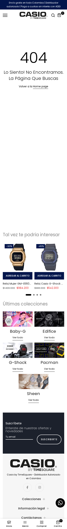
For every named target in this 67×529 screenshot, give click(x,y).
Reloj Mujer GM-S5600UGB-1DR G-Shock (28, 283)
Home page (40, 86)
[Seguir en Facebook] (27, 487)
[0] (59, 15)
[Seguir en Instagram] (39, 487)
